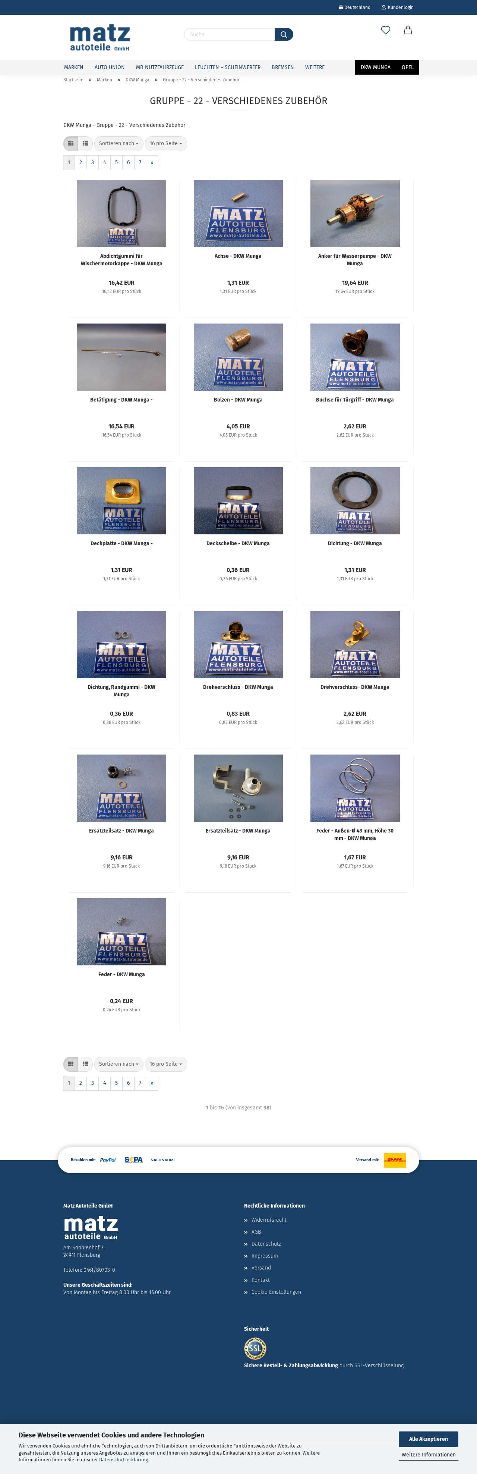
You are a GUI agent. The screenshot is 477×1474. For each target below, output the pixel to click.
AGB (256, 1232)
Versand (261, 1268)
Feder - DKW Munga (121, 974)
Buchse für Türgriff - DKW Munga (355, 400)
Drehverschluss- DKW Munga (354, 687)
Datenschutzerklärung (123, 1459)
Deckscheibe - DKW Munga (238, 543)
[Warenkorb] (408, 38)
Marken (73, 67)
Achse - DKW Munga (238, 256)
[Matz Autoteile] (100, 37)
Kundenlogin (400, 7)
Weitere (315, 67)
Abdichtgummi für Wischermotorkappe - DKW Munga (121, 259)
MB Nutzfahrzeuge (160, 67)
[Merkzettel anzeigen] (386, 38)
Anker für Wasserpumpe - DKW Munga (355, 259)
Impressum (265, 1256)
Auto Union (110, 67)
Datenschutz (266, 1244)
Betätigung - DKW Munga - (121, 400)
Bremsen (283, 67)
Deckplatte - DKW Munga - (122, 543)
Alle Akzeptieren (428, 1439)
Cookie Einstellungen (276, 1292)
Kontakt (261, 1280)
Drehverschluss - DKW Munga (238, 687)
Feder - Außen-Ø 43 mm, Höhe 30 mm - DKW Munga (355, 834)
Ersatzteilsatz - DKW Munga (121, 831)
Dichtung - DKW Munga (355, 543)
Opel (408, 67)
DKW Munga (376, 67)
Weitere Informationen (429, 1455)
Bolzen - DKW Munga (238, 400)
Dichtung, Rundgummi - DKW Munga (121, 690)
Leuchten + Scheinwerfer (227, 67)
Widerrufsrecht (269, 1220)
